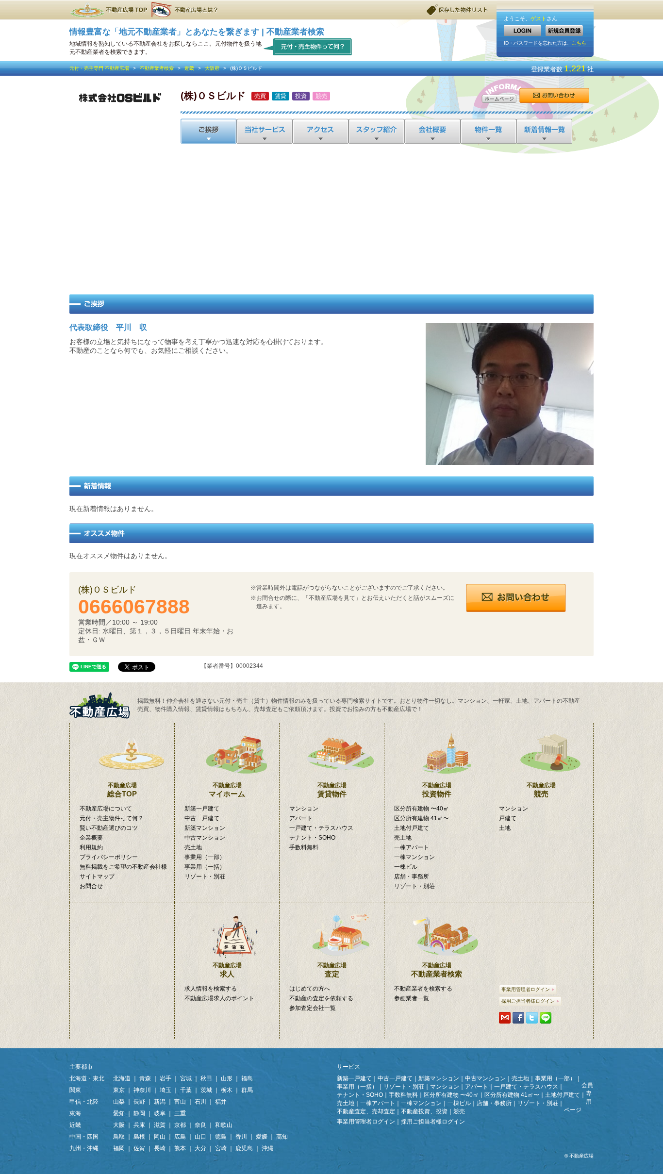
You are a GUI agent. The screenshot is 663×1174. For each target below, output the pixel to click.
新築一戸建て (201, 808)
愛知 (119, 1113)
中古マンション (204, 837)
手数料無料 (303, 847)
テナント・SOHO (312, 837)
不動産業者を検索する (423, 988)
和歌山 (223, 1125)
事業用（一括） (204, 866)
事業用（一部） (204, 857)
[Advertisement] (331, 216)
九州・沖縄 (84, 1148)
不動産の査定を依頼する (321, 998)
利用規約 (91, 847)
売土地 (193, 847)
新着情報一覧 (543, 131)
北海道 (122, 1078)
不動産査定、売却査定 (366, 1111)
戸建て (507, 818)
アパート (301, 818)
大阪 (119, 1125)
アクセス (320, 131)
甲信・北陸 (84, 1101)
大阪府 (212, 68)
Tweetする (532, 1018)
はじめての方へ (309, 988)
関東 (75, 1090)
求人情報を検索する (210, 988)
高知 (282, 1136)
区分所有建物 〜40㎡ (421, 808)
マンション (303, 808)
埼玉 (165, 1090)
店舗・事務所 (411, 876)
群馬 (247, 1090)
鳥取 (119, 1136)
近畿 (189, 68)
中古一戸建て (201, 818)
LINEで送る (545, 1018)
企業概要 (91, 837)
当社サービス (264, 131)
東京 (119, 1090)
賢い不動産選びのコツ (109, 828)
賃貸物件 (332, 790)
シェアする (518, 1018)
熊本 (180, 1148)
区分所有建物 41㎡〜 (421, 818)
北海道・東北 (86, 1078)
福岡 (119, 1148)
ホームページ (498, 99)
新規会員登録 (564, 30)
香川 (241, 1136)
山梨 (119, 1101)
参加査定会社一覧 (312, 1008)
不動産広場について (106, 808)
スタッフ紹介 (376, 131)
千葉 (186, 1090)
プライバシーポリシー (109, 857)
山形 (226, 1078)
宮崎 (221, 1148)
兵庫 (139, 1125)
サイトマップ (97, 876)
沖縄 (267, 1148)
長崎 (160, 1148)
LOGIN (522, 30)
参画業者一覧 (411, 998)
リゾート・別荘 (204, 876)
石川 (200, 1101)
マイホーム (227, 790)
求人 (227, 970)
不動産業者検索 (157, 68)
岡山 (160, 1136)
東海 (75, 1113)
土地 (505, 828)
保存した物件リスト (458, 9)
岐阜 (160, 1113)
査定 (332, 970)
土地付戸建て (411, 828)
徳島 (221, 1136)
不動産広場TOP (108, 9)
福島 (247, 1078)
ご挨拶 (208, 131)
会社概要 (432, 131)
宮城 (186, 1078)
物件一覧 (487, 131)
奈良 (200, 1125)
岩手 (165, 1078)
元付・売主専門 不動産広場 (99, 68)
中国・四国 (84, 1136)
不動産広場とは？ (186, 9)
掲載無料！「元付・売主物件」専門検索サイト (103, 705)
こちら (579, 43)
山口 (200, 1136)
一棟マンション (414, 857)
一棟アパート (411, 847)
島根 (139, 1136)
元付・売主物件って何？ (308, 46)
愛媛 (261, 1136)
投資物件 (436, 790)
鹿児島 (244, 1148)
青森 (145, 1078)
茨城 (206, 1090)
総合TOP (122, 790)
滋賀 (160, 1125)
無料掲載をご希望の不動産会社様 (123, 866)
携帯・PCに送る (505, 1018)
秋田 (206, 1078)
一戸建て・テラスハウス (321, 828)
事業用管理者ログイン (525, 989)
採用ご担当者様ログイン (528, 1001)
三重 (180, 1113)
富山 (180, 1101)
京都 (180, 1125)
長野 (139, 1101)
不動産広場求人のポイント (219, 998)
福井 (221, 1101)
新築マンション (204, 828)
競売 (541, 790)
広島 (180, 1136)
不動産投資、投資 (424, 1111)
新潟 (160, 1101)
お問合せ (554, 95)
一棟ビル (405, 866)
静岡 (139, 1113)
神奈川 (142, 1090)
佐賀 (139, 1148)
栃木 (226, 1090)
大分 (200, 1148)
